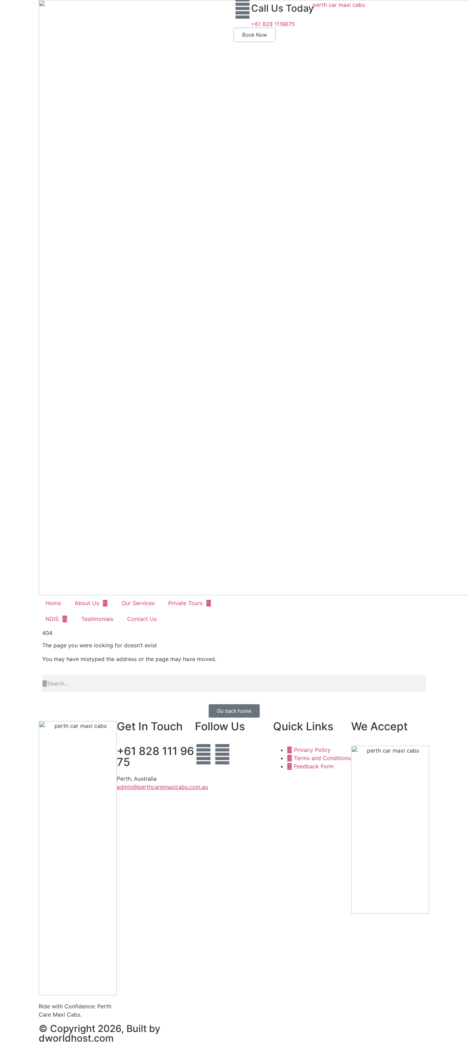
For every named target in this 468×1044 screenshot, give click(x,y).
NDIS (52, 618)
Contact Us (142, 618)
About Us (87, 603)
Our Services (138, 603)
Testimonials (97, 618)
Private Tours (185, 603)
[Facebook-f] (203, 754)
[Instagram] (222, 754)
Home (53, 603)
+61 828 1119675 (273, 24)
